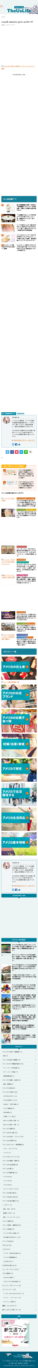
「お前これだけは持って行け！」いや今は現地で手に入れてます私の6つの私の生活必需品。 (24, 977)
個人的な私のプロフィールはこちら (24, 440)
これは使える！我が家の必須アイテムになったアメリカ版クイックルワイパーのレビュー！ (24, 1007)
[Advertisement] (19, 45)
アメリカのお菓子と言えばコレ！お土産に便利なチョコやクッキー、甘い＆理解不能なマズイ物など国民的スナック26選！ (26, 503)
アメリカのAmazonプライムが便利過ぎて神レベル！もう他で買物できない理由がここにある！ (26, 485)
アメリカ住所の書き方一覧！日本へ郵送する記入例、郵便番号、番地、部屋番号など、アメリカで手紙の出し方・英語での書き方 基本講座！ (24, 1018)
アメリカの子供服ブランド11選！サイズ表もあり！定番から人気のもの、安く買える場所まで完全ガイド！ (26, 628)
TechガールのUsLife (19, 9)
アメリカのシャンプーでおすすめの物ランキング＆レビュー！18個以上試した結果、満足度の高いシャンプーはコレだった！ (26, 237)
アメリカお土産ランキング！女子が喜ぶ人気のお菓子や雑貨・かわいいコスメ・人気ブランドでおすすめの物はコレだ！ (24, 987)
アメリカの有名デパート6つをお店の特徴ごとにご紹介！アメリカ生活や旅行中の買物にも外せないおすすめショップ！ (24, 967)
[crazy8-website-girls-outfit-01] (21, 452)
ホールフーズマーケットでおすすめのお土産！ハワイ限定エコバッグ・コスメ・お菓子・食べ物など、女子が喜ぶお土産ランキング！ (26, 568)
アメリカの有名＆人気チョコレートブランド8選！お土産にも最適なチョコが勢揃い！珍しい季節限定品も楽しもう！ (24, 947)
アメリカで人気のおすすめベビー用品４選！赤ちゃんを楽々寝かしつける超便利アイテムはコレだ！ (26, 514)
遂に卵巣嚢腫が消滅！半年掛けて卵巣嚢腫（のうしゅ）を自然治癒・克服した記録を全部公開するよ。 (26, 207)
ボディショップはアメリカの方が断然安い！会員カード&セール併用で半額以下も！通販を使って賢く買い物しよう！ (24, 957)
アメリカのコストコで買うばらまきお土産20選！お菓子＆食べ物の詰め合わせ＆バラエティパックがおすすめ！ (26, 617)
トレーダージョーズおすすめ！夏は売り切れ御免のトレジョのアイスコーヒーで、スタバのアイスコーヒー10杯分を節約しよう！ (26, 552)
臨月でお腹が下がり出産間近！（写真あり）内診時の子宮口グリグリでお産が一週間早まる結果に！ (24, 1037)
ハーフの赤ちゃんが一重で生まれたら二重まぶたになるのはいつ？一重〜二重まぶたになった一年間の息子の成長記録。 (26, 227)
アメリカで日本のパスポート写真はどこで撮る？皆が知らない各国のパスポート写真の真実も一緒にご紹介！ (26, 642)
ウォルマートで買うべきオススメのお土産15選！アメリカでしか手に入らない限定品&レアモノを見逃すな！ (26, 247)
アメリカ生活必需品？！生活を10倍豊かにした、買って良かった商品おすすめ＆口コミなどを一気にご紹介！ (26, 474)
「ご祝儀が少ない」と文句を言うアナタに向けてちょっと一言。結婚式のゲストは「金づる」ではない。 (26, 217)
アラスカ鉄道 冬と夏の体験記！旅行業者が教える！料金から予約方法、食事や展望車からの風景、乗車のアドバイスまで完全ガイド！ (24, 997)
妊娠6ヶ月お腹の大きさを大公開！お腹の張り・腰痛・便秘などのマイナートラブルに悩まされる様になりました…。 (26, 580)
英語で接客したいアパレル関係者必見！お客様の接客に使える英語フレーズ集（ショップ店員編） (24, 1027)
